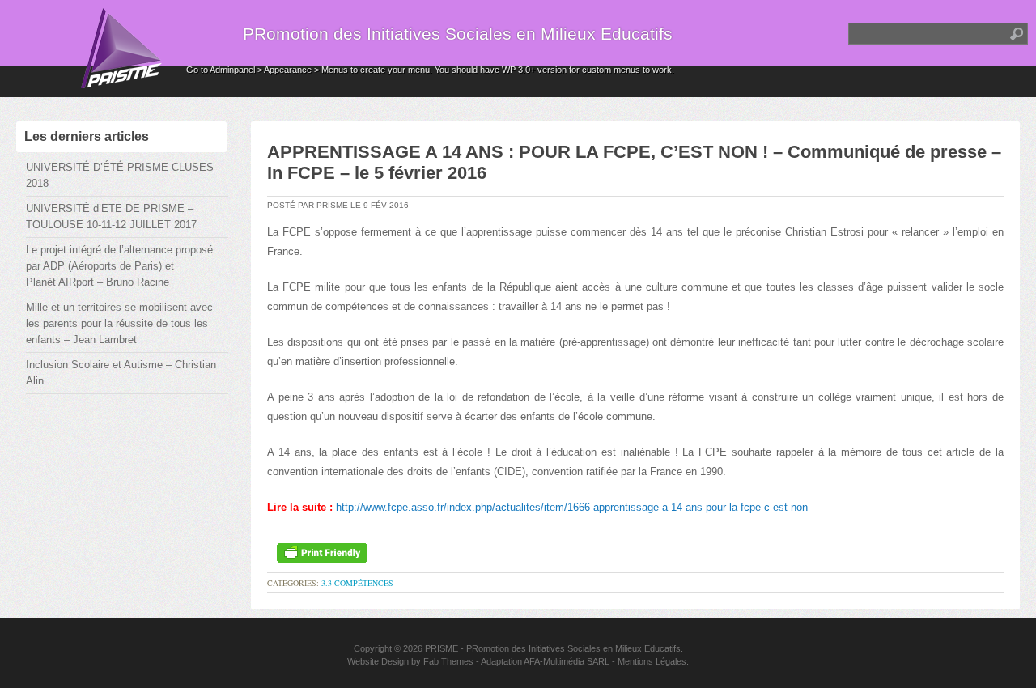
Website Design (378, 661)
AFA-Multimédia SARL (566, 661)
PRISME (441, 648)
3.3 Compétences (357, 582)
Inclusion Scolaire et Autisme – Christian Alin (121, 373)
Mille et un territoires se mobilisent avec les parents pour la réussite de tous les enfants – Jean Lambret (119, 323)
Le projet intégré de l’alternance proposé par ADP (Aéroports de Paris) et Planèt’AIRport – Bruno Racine (119, 266)
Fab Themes (448, 661)
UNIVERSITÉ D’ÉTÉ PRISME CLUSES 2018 (120, 175)
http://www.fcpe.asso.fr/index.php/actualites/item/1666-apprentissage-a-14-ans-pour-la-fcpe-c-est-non (572, 507)
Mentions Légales (652, 661)
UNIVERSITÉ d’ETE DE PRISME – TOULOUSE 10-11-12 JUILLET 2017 (111, 216)
